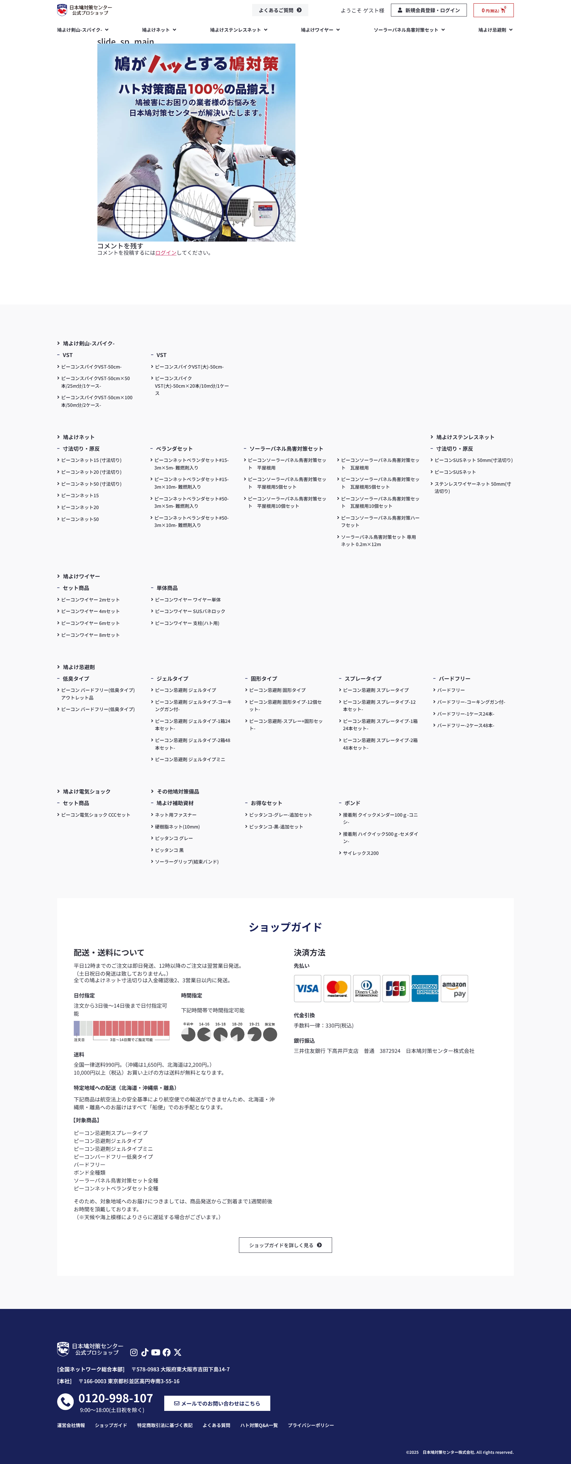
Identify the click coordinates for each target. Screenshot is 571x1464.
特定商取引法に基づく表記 (165, 1425)
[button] (83, 29)
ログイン (165, 252)
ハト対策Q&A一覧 (259, 1425)
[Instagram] (134, 1352)
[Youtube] (156, 1352)
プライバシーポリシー (311, 1425)
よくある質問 (216, 1425)
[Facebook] (167, 1352)
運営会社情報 (71, 1425)
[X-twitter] (177, 1352)
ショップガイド (111, 1425)
